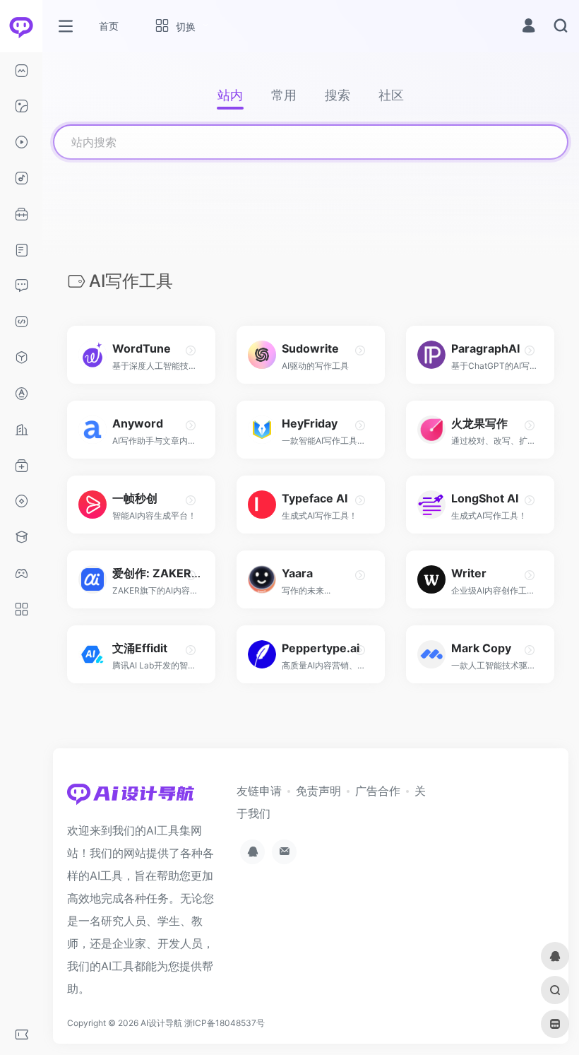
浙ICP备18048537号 (224, 1023)
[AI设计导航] (130, 798)
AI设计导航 (161, 1023)
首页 (109, 26)
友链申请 (259, 791)
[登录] (528, 27)
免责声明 (318, 791)
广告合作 (377, 791)
